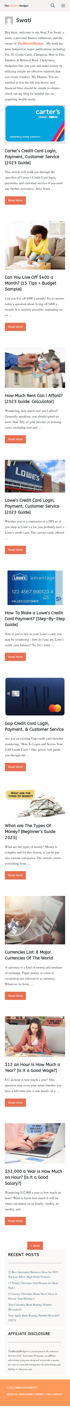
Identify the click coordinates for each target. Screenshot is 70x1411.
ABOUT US (12, 1394)
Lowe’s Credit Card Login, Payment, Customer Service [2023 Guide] (32, 506)
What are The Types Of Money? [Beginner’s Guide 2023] (30, 831)
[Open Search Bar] (53, 6)
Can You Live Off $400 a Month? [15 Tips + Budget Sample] (30, 283)
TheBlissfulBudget (30, 43)
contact (58, 1394)
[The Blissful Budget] (16, 6)
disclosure (26, 1394)
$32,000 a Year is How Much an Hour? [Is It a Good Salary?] (33, 1177)
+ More (35, 1245)
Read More (15, 200)
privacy (39, 1394)
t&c (48, 1394)
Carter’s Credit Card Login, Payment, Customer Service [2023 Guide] (32, 156)
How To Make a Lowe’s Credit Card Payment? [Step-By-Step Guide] (35, 618)
